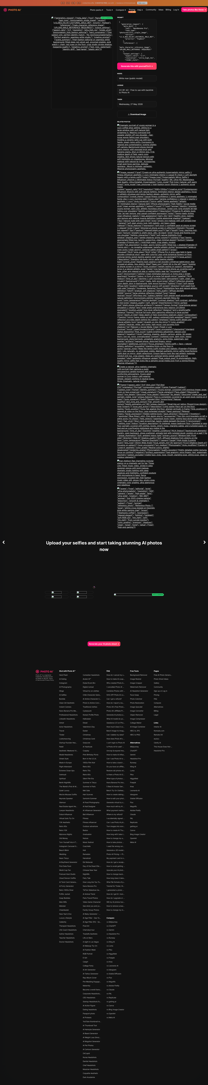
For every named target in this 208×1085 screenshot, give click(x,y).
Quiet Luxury (64, 790)
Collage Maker (135, 723)
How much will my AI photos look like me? (123, 806)
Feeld (61, 747)
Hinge (61, 691)
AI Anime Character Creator (93, 699)
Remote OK (158, 735)
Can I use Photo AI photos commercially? (123, 822)
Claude (133, 814)
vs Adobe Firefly (113, 986)
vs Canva (110, 1005)
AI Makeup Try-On (90, 946)
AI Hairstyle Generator (91, 1029)
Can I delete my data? (115, 735)
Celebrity (62, 922)
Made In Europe (65, 763)
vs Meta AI (111, 1017)
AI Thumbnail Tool (90, 1025)
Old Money (63, 838)
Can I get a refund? (114, 699)
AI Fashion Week (89, 950)
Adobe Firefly (135, 810)
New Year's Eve (65, 914)
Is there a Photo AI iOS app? (118, 775)
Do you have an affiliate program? (120, 767)
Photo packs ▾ (96, 10)
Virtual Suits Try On (66, 818)
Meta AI (133, 842)
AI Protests (87, 1017)
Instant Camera (65, 707)
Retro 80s (87, 767)
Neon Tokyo (64, 858)
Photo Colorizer (136, 699)
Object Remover (136, 715)
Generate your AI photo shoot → (104, 644)
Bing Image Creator (137, 834)
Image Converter (136, 711)
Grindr (61, 723)
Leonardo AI (135, 790)
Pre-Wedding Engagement (93, 982)
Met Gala (86, 790)
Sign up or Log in (160, 691)
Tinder (61, 735)
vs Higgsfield (112, 954)
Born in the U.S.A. (90, 759)
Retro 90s (63, 826)
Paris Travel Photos (90, 898)
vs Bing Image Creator (115, 1009)
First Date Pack (65, 866)
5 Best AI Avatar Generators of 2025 (121, 786)
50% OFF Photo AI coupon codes (120, 695)
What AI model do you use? (117, 719)
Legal (156, 715)
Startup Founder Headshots (70, 743)
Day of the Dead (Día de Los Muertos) (98, 866)
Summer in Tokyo (89, 782)
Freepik (133, 782)
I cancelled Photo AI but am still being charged (125, 687)
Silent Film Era (88, 778)
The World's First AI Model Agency (72, 786)
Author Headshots (66, 934)
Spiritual (62, 778)
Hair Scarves (88, 794)
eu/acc (156, 739)
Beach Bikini (64, 850)
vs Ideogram (111, 970)
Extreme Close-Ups (66, 771)
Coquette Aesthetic (90, 1073)
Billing (168, 9)
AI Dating (62, 679)
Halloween (87, 719)
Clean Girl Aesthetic (67, 703)
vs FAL (109, 994)
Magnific (133, 806)
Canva (132, 830)
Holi (84, 850)
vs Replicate (111, 998)
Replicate (133, 822)
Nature (85, 838)
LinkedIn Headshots (67, 719)
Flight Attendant (65, 767)
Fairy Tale (86, 878)
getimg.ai (133, 826)
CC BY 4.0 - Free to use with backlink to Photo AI (136, 91)
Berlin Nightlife (65, 782)
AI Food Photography (91, 802)
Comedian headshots (91, 675)
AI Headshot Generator (139, 691)
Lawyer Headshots (66, 810)
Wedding (62, 854)
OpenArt (133, 838)
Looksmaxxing (65, 739)
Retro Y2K (63, 830)
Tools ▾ (109, 10)
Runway (133, 763)
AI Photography (65, 687)
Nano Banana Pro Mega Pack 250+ (73, 711)
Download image (138, 114)
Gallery (156, 683)
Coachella (87, 846)
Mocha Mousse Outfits (68, 794)
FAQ (108, 671)
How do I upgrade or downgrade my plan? (123, 898)
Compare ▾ (121, 10)
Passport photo (89, 1013)
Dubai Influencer (65, 814)
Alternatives (135, 743)
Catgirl (85, 962)
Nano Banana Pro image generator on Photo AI (125, 782)
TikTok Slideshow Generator (94, 890)
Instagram (63, 683)
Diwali (85, 723)
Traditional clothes (90, 707)
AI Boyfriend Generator (68, 862)
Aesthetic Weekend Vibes (69, 751)
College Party (88, 966)
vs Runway (111, 938)
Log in (176, 9)
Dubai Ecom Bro (89, 683)
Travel (61, 731)
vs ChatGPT (111, 926)
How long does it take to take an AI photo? (123, 878)
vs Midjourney (112, 922)
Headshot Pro (135, 759)
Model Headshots (66, 755)
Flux (131, 802)
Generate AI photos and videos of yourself (123, 715)
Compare (110, 918)
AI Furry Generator (66, 886)
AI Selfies (62, 695)
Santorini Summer (90, 798)
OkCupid (86, 1053)
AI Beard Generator (90, 1033)
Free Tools (134, 671)
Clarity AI (157, 743)
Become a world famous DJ (93, 990)
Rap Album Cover (90, 978)
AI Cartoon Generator (91, 1049)
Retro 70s (86, 771)
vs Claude (110, 990)
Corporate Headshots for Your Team (97, 994)
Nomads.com (159, 731)
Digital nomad (88, 687)
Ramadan (86, 854)
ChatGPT (133, 751)
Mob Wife (63, 902)
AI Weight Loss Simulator (92, 1037)
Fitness (85, 818)
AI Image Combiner (137, 727)
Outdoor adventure (90, 826)
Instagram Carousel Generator (71, 846)
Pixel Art (86, 926)
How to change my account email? (120, 838)
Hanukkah (87, 858)
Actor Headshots (65, 727)
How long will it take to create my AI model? (124, 834)
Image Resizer (135, 679)
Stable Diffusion (136, 798)
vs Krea (109, 962)
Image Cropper (136, 683)
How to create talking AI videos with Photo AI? (125, 794)
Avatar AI (40, 678)
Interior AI (157, 727)
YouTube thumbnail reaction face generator (100, 1021)
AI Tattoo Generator (90, 974)
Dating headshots (90, 1009)
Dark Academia (89, 1077)
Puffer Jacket (64, 894)
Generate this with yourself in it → (137, 66)
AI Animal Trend (89, 894)
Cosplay (86, 751)
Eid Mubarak (88, 862)
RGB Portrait (87, 954)
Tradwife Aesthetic (90, 934)
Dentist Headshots (90, 1061)
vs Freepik (111, 958)
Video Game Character (92, 902)
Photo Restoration (137, 703)
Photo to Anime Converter (93, 703)
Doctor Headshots (66, 942)
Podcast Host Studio (67, 874)
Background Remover (138, 675)
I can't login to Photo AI (116, 743)
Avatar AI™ (87, 679)
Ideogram (134, 794)
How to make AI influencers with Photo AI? (123, 755)
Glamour (62, 802)
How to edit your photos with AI (119, 798)
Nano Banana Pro (90, 886)
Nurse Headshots (89, 1057)
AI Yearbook (87, 747)
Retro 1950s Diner (66, 890)
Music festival (88, 842)
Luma (132, 771)
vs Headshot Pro (113, 934)
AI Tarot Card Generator (68, 882)
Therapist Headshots (67, 926)
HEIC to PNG (135, 735)
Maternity (86, 986)
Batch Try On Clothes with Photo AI (120, 790)
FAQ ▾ (140, 10)
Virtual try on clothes (91, 691)
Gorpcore (86, 743)
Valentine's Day (89, 727)
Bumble (62, 699)
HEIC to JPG (135, 731)
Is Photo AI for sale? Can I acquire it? (121, 747)
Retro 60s (87, 775)
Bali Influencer (88, 814)
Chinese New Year (90, 870)
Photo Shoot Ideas (161, 679)
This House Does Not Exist (164, 747)
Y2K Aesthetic (64, 822)
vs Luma (110, 946)
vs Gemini (110, 930)
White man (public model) (131, 78)
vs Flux (109, 978)
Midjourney (134, 747)
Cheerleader (64, 910)
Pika (131, 775)
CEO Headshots (89, 998)
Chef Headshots (89, 1065)
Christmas (87, 735)
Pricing (132, 9)
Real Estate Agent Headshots (70, 806)
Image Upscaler (136, 707)
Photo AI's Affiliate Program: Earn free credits (124, 711)
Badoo (85, 830)
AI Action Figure (89, 1005)
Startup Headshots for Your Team (96, 1002)
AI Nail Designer (89, 806)
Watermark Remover (138, 687)
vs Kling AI (111, 942)
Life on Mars (87, 938)
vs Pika (109, 950)
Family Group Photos (91, 910)
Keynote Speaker (66, 798)
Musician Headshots (91, 1069)
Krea (132, 786)
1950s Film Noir (89, 763)
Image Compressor (137, 719)
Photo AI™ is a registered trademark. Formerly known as (44, 676)
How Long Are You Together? (94, 882)
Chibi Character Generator (93, 695)
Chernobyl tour (88, 930)
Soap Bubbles (64, 898)
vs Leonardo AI (112, 966)
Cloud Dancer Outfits (67, 878)
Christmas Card (89, 739)
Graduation (87, 834)
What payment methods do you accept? (122, 810)
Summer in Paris (89, 786)
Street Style (63, 759)
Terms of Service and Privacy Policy (45, 679)
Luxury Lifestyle (65, 918)
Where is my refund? (115, 814)
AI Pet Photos (88, 1045)
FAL (131, 818)
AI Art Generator (89, 970)
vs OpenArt (111, 1013)
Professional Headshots (68, 715)
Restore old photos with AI (117, 771)
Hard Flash (63, 675)
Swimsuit (62, 775)
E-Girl (85, 958)
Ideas (161, 9)
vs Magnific (111, 982)
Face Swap (134, 695)
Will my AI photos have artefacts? (120, 902)
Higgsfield (134, 778)
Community (151, 9)
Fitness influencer (90, 822)
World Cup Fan (65, 870)
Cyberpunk (87, 711)
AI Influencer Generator (92, 810)
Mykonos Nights (65, 834)
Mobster (62, 906)
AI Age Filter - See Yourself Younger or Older (100, 918)
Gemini (132, 755)
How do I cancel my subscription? (120, 675)
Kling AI (133, 767)
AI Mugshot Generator (91, 1041)
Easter (85, 731)
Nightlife (86, 874)
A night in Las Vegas (91, 942)
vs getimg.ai (111, 1002)
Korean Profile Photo (91, 715)
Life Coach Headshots (68, 930)
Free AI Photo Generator (163, 675)
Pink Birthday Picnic (90, 755)
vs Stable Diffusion (114, 974)
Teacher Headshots (67, 938)
